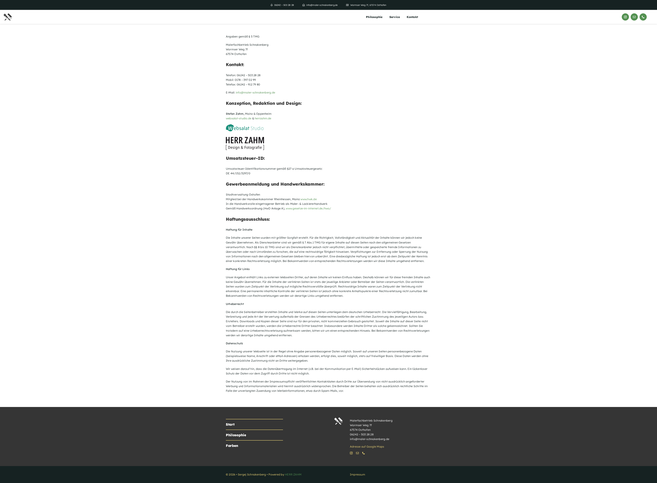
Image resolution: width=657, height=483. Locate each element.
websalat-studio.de (238, 118)
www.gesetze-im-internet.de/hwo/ (308, 208)
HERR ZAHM (293, 474)
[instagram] (625, 17)
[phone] (643, 17)
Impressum (357, 474)
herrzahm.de (263, 118)
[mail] (634, 17)
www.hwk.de (308, 199)
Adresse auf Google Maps (367, 446)
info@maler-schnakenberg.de (255, 92)
